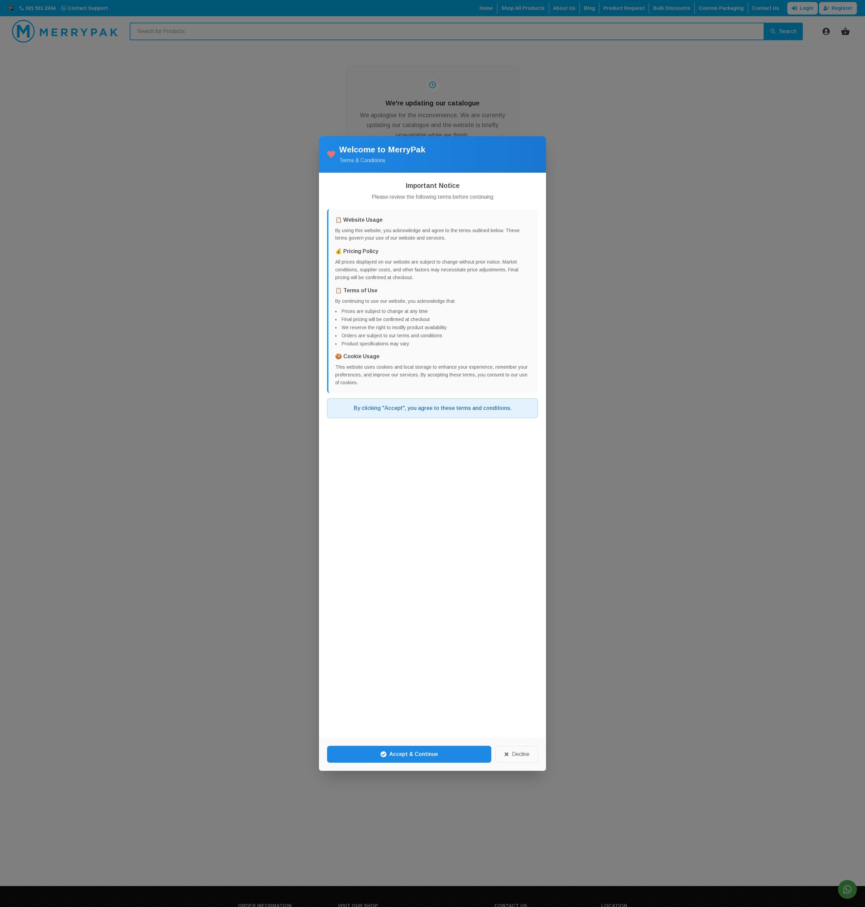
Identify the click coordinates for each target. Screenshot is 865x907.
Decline (520, 754)
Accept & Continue (413, 754)
